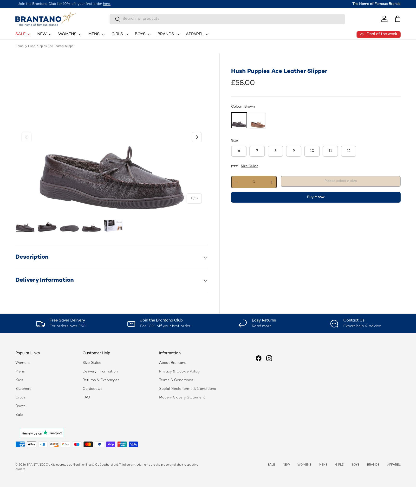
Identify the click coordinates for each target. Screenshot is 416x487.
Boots (20, 406)
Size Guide (249, 166)
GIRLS (117, 34)
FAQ (86, 397)
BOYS (140, 34)
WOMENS (67, 34)
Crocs (20, 397)
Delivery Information (100, 371)
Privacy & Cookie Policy (179, 371)
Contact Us (92, 389)
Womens (23, 363)
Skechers (23, 389)
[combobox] (227, 19)
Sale (19, 415)
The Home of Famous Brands (376, 4)
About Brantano (172, 363)
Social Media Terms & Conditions (187, 389)
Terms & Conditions (176, 380)
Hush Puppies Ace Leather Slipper (51, 46)
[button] (397, 18)
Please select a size (341, 181)
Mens (20, 371)
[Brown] (239, 120)
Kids (19, 380)
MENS (94, 34)
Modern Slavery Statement (182, 397)
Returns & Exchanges (101, 380)
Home (19, 46)
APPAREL (194, 34)
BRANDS (165, 34)
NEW (41, 34)
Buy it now (316, 197)
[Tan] (258, 120)
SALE (20, 34)
